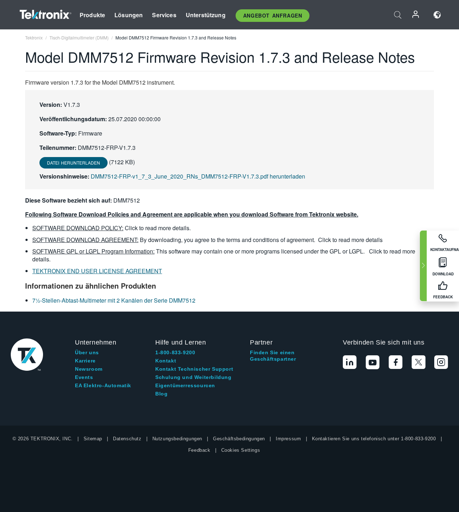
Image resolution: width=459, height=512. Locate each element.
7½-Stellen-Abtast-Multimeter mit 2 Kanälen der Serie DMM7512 (113, 300)
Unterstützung (206, 15)
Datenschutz (127, 438)
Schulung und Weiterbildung (193, 377)
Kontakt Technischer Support (194, 369)
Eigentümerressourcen (185, 385)
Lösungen (128, 15)
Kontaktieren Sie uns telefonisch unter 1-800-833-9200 (374, 438)
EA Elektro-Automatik (103, 385)
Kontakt (165, 361)
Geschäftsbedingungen (239, 438)
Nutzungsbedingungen (177, 438)
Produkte (92, 15)
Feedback (199, 450)
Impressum (288, 438)
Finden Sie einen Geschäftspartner (273, 356)
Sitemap (93, 438)
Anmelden (416, 15)
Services (164, 15)
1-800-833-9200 (175, 352)
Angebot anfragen (272, 15)
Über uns (87, 352)
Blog (161, 394)
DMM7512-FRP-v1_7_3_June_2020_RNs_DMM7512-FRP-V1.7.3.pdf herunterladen (198, 176)
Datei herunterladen (73, 163)
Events (84, 377)
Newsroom (89, 369)
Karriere (85, 361)
